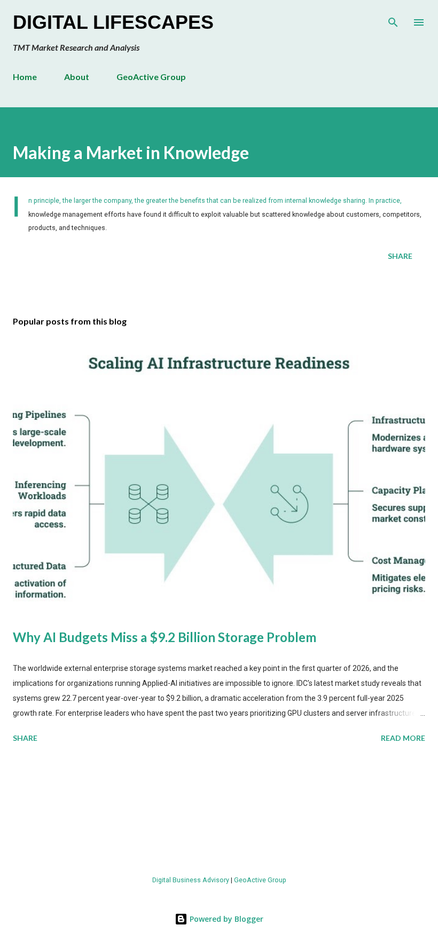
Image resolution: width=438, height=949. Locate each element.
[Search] (393, 19)
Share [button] (400, 255)
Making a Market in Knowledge (131, 152)
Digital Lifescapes (113, 22)
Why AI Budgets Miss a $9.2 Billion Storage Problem (164, 637)
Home (25, 77)
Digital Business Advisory (190, 880)
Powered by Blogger (225, 919)
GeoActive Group (151, 77)
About (76, 77)
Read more (403, 737)
